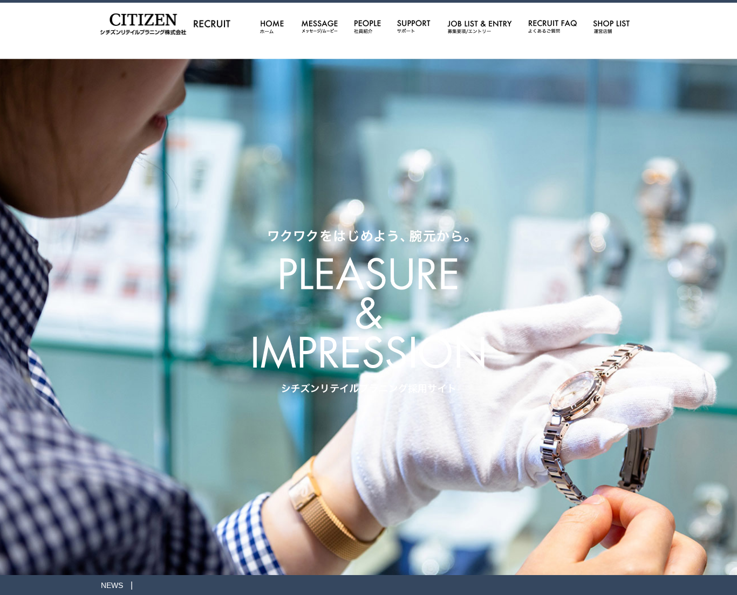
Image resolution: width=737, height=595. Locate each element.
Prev (14, 297)
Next (723, 297)
